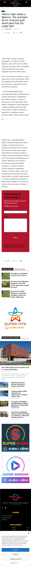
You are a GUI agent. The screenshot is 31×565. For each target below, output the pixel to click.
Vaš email (6, 209)
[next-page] (5, 301)
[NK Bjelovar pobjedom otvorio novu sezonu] (5, 276)
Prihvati (15, 550)
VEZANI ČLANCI (7, 269)
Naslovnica (4, 8)
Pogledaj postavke (15, 559)
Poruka (6, 216)
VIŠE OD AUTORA (19, 269)
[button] (28, 533)
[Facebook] (3, 508)
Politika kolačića (14, 562)
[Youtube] (6, 508)
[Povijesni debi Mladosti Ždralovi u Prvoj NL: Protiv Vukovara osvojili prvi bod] (5, 284)
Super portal (8, 29)
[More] (21, 32)
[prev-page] (3, 301)
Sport (9, 8)
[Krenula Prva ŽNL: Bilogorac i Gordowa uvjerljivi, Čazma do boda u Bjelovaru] (5, 293)
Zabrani (15, 554)
